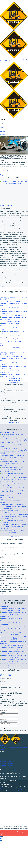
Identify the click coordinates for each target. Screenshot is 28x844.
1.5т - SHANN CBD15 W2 (14, 506)
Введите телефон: (5, 802)
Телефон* (3, 712)
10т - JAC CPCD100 (14, 653)
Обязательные (5, 837)
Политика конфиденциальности (9, 747)
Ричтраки (2, 755)
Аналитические (5, 839)
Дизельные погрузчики (6, 763)
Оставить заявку (14, 422)
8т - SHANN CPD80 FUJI (14, 356)
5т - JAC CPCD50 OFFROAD (14, 645)
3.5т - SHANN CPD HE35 (14, 315)
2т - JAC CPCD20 (14, 661)
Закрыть (2, 818)
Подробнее (3, 593)
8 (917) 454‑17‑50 (23, 59)
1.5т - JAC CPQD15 (14, 622)
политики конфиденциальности (17, 824)
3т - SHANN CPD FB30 (14, 370)
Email (2, 717)
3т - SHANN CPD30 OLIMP (14, 378)
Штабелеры (3, 753)
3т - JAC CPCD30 (14, 657)
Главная (2, 127)
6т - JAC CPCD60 (14, 639)
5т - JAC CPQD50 (14, 629)
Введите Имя (4, 799)
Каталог (2, 286)
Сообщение (3, 721)
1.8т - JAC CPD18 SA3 (14, 342)
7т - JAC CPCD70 (14, 649)
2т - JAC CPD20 (14, 327)
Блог (1, 129)
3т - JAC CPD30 (14, 362)
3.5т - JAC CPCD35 (14, 665)
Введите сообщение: (6, 809)
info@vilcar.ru (4, 134)
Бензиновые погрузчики (6, 765)
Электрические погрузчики (7, 761)
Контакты (2, 131)
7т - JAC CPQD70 (14, 635)
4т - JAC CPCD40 (14, 614)
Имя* (1, 708)
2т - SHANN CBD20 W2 (14, 457)
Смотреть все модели (14, 380)
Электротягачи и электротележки (9, 759)
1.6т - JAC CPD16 (14, 307)
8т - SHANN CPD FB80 (14, 336)
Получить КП (3, 119)
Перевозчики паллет (5, 757)
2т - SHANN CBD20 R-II (14, 469)
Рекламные (4, 841)
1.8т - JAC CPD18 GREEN (14, 321)
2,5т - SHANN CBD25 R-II (14, 463)
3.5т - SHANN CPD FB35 (14, 301)
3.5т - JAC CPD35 (14, 348)
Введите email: (4, 806)
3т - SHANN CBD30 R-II (14, 532)
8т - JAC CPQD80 (14, 610)
